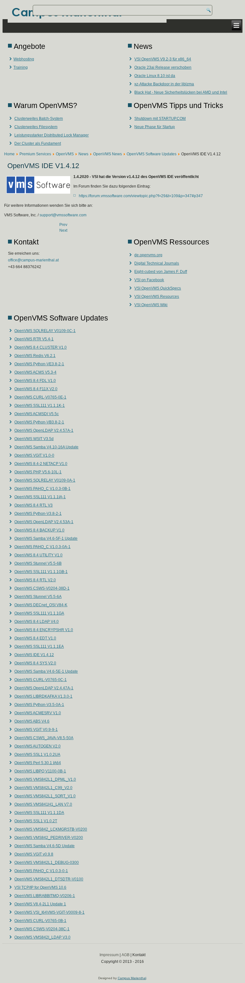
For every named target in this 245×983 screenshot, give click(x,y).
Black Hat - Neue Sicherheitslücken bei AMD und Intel (180, 92)
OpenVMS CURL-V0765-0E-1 (40, 397)
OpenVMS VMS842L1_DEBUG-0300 (46, 862)
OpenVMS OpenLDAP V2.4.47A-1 (43, 688)
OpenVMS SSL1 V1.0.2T (35, 821)
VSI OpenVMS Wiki (150, 305)
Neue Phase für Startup (154, 127)
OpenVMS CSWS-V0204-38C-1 (42, 929)
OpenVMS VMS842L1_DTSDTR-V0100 (48, 879)
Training (20, 67)
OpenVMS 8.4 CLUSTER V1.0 (40, 347)
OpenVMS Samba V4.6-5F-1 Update (46, 538)
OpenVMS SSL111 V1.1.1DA (39, 812)
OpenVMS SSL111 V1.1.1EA (39, 646)
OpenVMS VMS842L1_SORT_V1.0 (45, 796)
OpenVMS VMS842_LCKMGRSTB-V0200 (50, 829)
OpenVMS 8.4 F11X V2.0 (35, 389)
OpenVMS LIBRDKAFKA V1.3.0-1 (43, 696)
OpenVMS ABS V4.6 (31, 721)
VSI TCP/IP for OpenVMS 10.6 (40, 887)
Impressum (109, 955)
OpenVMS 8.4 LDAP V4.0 (36, 621)
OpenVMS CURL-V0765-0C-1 (40, 679)
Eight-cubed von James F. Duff (160, 271)
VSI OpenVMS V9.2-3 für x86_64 (162, 59)
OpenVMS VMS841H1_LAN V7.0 (43, 804)
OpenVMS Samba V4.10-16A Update (46, 447)
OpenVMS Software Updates (151, 154)
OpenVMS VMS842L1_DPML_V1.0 (45, 779)
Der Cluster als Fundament (37, 143)
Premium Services (35, 154)
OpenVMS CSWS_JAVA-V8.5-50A (43, 738)
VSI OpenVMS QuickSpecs (157, 288)
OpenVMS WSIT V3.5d (34, 439)
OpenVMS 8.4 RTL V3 (33, 505)
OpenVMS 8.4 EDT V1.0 (35, 638)
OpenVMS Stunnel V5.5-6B (38, 563)
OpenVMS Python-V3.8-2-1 (38, 513)
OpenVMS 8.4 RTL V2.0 (35, 580)
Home (9, 154)
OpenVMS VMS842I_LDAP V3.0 (42, 937)
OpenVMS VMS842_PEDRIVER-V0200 (48, 837)
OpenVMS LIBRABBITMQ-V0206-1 (44, 896)
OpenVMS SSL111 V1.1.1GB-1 (41, 571)
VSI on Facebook (149, 280)
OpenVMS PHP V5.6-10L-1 (38, 472)
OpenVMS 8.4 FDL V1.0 (35, 380)
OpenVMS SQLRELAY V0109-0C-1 (45, 331)
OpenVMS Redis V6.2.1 (35, 355)
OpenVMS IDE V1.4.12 (34, 655)
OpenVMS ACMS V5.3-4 (35, 372)
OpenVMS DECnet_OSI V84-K (40, 605)
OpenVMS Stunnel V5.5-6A (38, 596)
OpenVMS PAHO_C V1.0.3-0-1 (41, 871)
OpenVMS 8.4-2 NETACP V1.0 (40, 463)
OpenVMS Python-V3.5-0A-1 (39, 704)
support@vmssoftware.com (63, 215)
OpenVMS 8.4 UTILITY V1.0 (38, 555)
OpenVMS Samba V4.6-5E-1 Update (46, 671)
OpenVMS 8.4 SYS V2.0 (35, 663)
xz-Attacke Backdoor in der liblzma (164, 84)
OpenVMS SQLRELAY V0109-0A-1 (44, 480)
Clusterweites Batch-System (38, 118)
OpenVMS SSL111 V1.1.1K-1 (39, 405)
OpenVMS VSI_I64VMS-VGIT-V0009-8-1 (49, 912)
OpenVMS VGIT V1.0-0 (34, 455)
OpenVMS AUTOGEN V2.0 (37, 746)
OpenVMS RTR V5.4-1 (34, 339)
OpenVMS (65, 154)
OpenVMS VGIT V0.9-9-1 (36, 729)
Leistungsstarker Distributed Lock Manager (51, 135)
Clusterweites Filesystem (35, 127)
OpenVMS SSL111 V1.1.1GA (39, 613)
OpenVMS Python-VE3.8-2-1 (39, 364)
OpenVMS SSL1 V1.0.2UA (37, 754)
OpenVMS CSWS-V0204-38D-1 (42, 588)
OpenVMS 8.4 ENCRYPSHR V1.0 (43, 630)
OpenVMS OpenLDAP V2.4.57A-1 (43, 430)
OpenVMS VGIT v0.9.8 (33, 854)
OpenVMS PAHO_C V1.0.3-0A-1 (42, 547)
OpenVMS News (107, 154)
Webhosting (23, 59)
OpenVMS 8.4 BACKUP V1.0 (39, 530)
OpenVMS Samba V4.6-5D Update (44, 846)
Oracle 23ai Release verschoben (162, 67)
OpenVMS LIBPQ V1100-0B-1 (40, 771)
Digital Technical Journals (156, 263)
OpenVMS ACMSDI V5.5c (36, 414)
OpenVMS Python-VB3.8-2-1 (39, 422)
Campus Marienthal (132, 978)
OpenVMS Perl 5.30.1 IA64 (37, 763)
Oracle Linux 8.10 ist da (154, 76)
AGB (126, 955)
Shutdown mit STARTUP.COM (160, 118)
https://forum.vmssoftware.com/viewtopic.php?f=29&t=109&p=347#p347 (141, 196)
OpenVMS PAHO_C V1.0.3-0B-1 (42, 488)
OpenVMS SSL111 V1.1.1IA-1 (40, 497)
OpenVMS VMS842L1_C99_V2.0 (43, 788)
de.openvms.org (148, 255)
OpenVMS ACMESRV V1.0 (37, 713)
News (83, 154)
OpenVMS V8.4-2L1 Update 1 (40, 904)
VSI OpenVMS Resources (156, 296)
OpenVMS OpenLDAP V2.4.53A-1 (43, 522)
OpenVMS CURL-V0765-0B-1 (40, 920)
